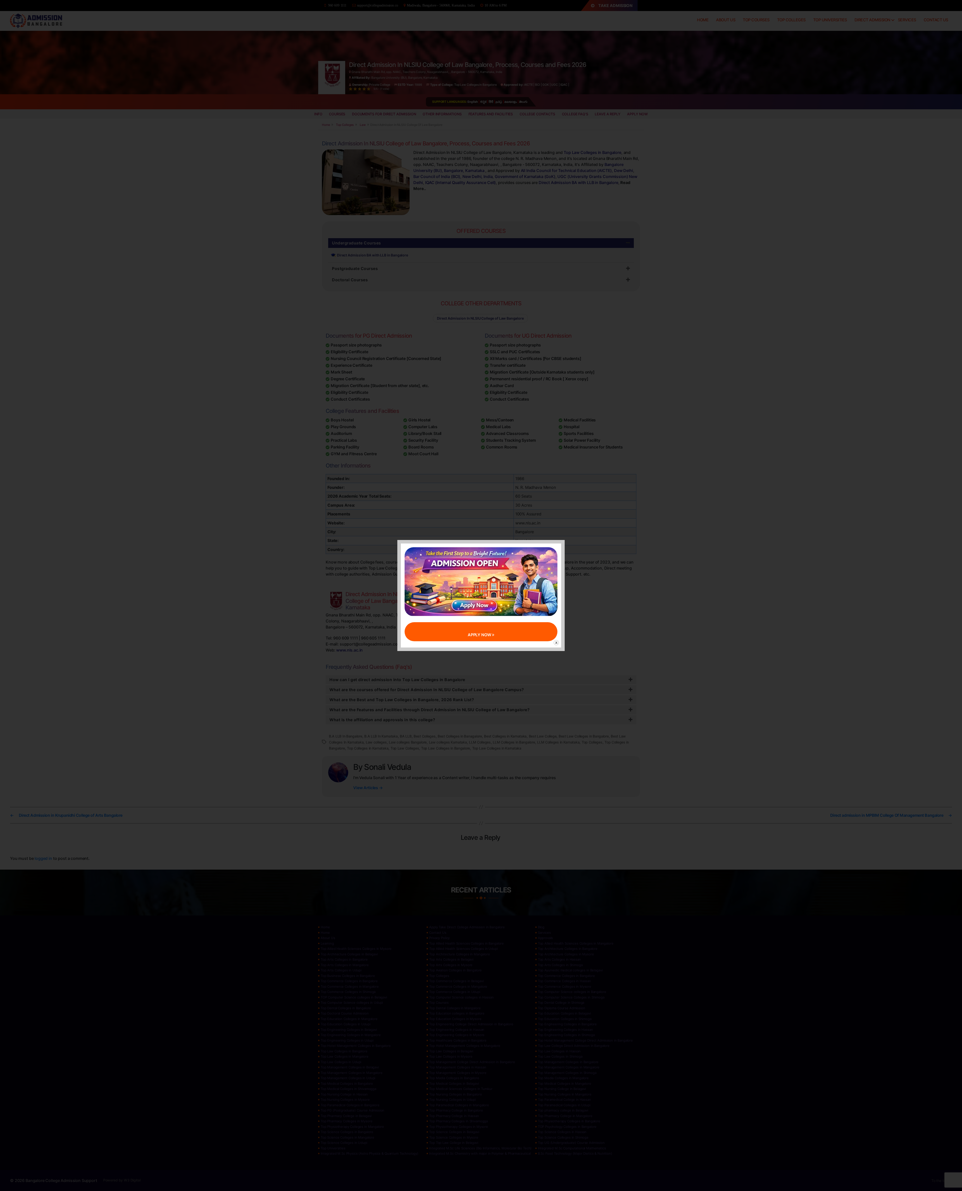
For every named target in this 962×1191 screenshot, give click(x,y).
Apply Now (480, 634)
